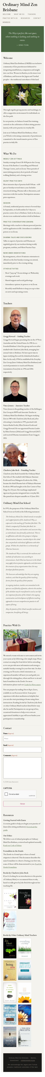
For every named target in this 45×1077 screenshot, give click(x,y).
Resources (25, 18)
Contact (37, 18)
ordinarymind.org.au (28, 1060)
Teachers (32, 14)
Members (6, 22)
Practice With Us (10, 18)
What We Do (19, 14)
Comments (10, 755)
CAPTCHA (7, 788)
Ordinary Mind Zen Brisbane (20, 7)
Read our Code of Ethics (12, 845)
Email (8, 745)
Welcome (7, 14)
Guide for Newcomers (32, 684)
